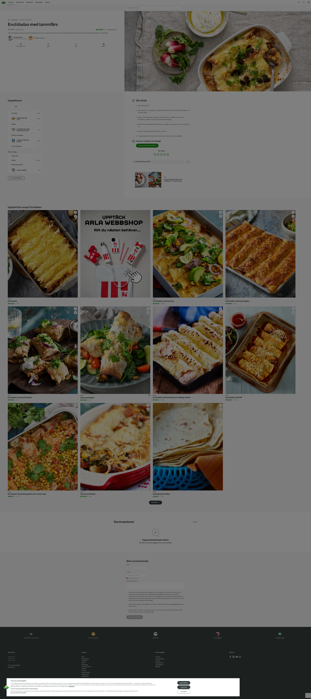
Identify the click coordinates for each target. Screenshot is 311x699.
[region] (123, 687)
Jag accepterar (184, 683)
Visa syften (184, 691)
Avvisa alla (184, 687)
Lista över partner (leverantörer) (18, 692)
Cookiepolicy (72, 686)
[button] (6, 687)
